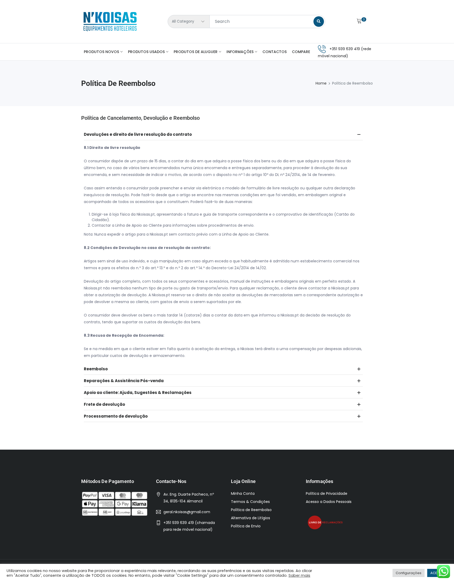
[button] (223, 134)
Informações (240, 51)
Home (321, 83)
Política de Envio (246, 526)
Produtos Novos (101, 51)
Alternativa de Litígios (250, 518)
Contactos (274, 51)
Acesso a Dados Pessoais (329, 501)
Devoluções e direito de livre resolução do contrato (138, 134)
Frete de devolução (104, 404)
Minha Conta (243, 493)
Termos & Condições (250, 501)
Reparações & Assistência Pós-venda (124, 380)
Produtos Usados (146, 51)
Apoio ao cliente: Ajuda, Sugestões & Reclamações (138, 392)
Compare (301, 51)
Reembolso (96, 369)
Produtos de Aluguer (196, 51)
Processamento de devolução (116, 416)
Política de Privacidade (326, 493)
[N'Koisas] (110, 21)
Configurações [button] (408, 572)
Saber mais (299, 575)
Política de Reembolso (251, 509)
